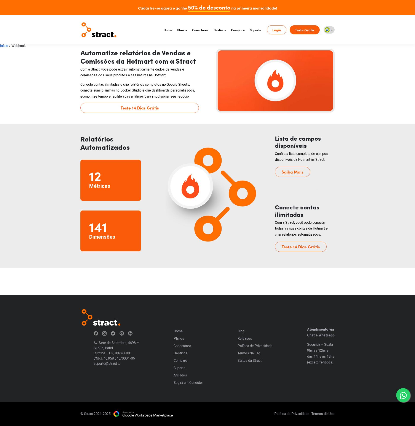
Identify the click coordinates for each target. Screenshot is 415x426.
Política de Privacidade (255, 346)
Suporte (255, 30)
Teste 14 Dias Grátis (140, 108)
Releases (245, 338)
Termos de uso (249, 353)
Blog (241, 331)
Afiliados (180, 375)
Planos (182, 30)
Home (168, 30)
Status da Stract (250, 360)
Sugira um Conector (188, 383)
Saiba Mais (292, 172)
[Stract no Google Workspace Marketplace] (143, 413)
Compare (238, 30)
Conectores (200, 30)
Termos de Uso (323, 414)
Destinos (220, 30)
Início (4, 46)
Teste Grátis (304, 29)
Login (276, 29)
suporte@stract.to (107, 364)
